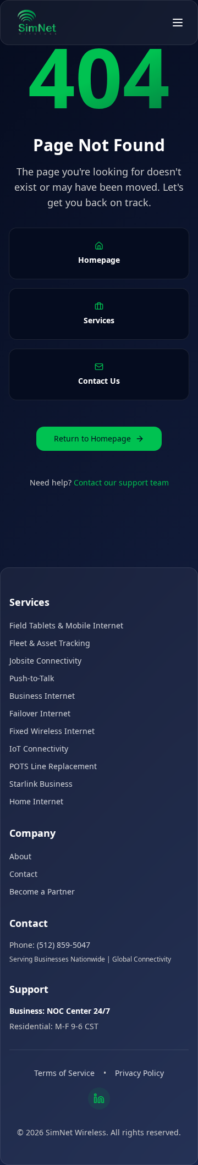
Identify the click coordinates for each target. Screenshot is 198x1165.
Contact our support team (121, 482)
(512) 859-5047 (63, 945)
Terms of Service (64, 1073)
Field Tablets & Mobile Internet (66, 625)
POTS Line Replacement (53, 766)
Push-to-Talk (31, 678)
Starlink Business (41, 783)
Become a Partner (42, 891)
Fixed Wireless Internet (52, 731)
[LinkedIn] (99, 1098)
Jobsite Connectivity (45, 660)
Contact (23, 874)
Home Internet (36, 801)
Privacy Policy (139, 1073)
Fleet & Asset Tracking (49, 643)
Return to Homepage (92, 438)
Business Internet (42, 696)
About (20, 856)
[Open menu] (178, 23)
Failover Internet (39, 713)
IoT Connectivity (38, 748)
